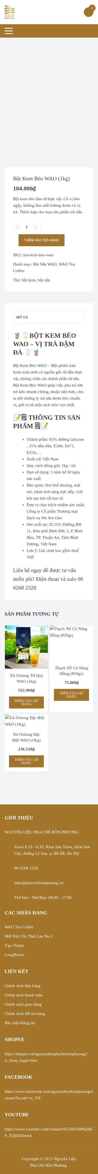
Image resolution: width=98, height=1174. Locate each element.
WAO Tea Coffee (19, 927)
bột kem (29, 280)
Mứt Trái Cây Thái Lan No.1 (29, 936)
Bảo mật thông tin (20, 1023)
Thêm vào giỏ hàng (41, 240)
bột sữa (44, 280)
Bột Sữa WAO (45, 264)
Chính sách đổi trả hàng (25, 1013)
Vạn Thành (14, 945)
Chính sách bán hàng (23, 986)
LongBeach (14, 955)
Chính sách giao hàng (23, 1004)
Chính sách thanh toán (24, 995)
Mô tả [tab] (22, 317)
